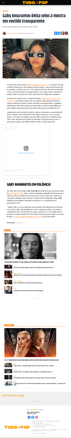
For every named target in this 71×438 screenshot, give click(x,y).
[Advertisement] (35, 310)
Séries (53, 421)
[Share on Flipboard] (62, 33)
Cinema (45, 421)
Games (37, 421)
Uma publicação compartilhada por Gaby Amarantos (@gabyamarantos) (26, 175)
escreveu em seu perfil (28, 217)
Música (49, 421)
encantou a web (38, 85)
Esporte (41, 421)
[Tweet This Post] (59, 33)
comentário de (16, 193)
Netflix (33, 421)
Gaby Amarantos (19, 223)
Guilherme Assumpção (13, 33)
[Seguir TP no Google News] (35, 411)
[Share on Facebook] (55, 33)
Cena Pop (57, 421)
